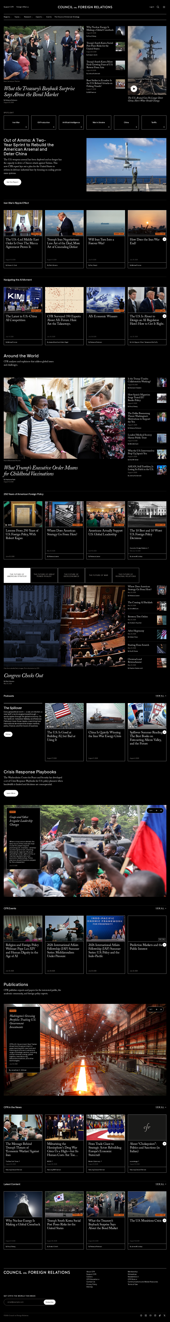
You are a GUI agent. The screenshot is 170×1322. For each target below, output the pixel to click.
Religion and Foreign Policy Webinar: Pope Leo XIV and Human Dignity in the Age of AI (22, 951)
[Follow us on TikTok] (160, 1315)
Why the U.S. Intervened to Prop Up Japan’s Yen (141, 452)
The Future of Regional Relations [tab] (126, 575)
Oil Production (44, 122)
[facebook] (141, 1315)
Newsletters (132, 1277)
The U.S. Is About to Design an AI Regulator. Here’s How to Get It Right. (147, 320)
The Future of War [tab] (98, 575)
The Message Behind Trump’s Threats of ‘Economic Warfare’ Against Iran (22, 1149)
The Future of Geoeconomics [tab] (71, 575)
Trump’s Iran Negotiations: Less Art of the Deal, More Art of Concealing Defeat (63, 243)
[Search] (158, 7)
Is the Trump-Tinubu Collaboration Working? (139, 380)
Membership (133, 1272)
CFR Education (92, 1279)
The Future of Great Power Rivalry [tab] (44, 575)
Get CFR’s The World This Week (20, 1296)
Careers (89, 1277)
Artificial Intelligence (71, 122)
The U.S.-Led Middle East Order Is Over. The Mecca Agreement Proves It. (22, 243)
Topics (16, 17)
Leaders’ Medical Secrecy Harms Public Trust (140, 436)
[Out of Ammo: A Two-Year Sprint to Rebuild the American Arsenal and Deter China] (126, 164)
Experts (39, 17)
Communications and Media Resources (143, 1282)
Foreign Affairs (21, 7)
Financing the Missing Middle (18, 1018)
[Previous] (161, 810)
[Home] (85, 7)
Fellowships (132, 1274)
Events (49, 17)
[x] (164, 1315)
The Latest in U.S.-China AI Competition (21, 318)
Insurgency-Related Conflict (20, 819)
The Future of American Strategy (67, 17)
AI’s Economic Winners (102, 316)
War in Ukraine (99, 122)
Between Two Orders (138, 617)
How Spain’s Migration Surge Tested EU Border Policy (139, 398)
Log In (152, 7)
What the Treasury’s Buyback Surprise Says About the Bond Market (39, 92)
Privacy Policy (91, 1284)
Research (27, 17)
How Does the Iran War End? (144, 241)
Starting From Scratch (138, 645)
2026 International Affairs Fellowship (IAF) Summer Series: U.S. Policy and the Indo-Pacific (104, 951)
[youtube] (150, 1315)
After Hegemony (136, 631)
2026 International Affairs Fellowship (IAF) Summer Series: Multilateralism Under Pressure (63, 951)
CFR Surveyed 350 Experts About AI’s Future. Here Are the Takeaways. (64, 320)
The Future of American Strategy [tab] (17, 575)
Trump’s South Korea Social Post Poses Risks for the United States (99, 46)
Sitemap (89, 1287)
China (126, 122)
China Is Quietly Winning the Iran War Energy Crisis (104, 734)
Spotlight (9, 113)
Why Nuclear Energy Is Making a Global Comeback (99, 28)
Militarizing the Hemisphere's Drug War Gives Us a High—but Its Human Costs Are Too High (62, 1149)
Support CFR (9, 7)
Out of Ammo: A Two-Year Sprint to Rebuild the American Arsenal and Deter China (29, 147)
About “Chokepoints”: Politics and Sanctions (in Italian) (145, 1147)
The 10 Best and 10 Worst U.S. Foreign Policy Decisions (146, 534)
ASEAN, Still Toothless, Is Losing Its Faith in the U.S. (141, 468)
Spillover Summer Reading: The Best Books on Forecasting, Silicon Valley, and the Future (146, 738)
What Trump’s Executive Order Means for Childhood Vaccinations (41, 471)
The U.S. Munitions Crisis (145, 1220)
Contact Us (90, 1282)
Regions (7, 17)
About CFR (90, 1272)
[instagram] (155, 1315)
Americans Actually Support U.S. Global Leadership (105, 532)
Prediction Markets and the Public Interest (146, 947)
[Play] (134, 88)
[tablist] (85, 575)
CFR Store (132, 1279)
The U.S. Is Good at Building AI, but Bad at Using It (61, 736)
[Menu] (164, 7)
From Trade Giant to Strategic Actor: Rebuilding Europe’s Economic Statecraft (104, 1149)
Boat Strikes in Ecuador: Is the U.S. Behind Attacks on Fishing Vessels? (99, 83)
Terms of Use (133, 1284)
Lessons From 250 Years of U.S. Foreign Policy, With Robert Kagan (22, 534)
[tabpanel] (85, 633)
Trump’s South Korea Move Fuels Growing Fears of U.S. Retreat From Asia (99, 65)
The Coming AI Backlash (140, 602)
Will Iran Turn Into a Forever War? (101, 241)
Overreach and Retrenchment (135, 660)
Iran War (16, 122)
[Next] (164, 239)
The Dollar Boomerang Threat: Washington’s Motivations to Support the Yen (139, 417)
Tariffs (153, 122)
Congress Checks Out (23, 676)
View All (160, 696)
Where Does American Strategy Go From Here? (62, 532)
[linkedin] (146, 1315)
